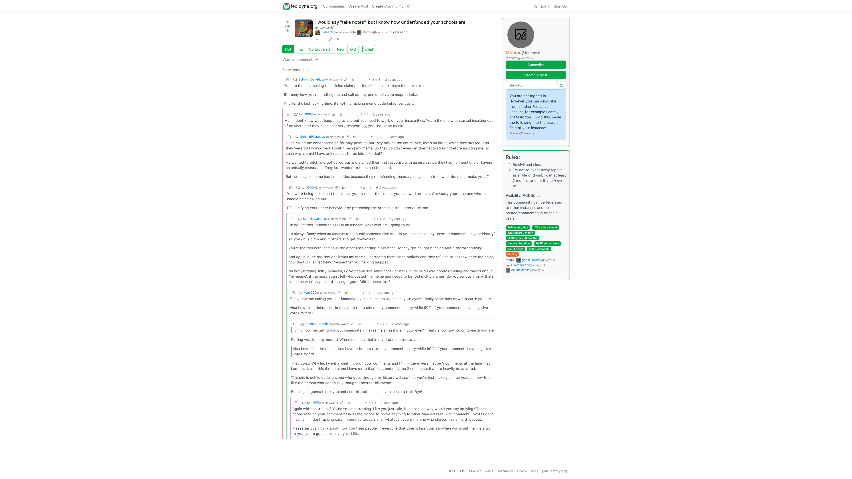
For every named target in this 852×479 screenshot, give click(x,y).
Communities (334, 6)
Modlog (512, 254)
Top (300, 49)
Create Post (358, 6)
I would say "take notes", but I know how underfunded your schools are (390, 22)
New (341, 49)
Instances (506, 471)
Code (533, 471)
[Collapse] (287, 79)
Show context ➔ (296, 69)
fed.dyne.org (304, 6)
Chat (369, 49)
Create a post (535, 75)
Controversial (320, 49)
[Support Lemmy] (408, 6)
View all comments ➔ (300, 59)
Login (545, 6)
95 (321, 39)
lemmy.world (324, 27)
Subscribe (536, 65)
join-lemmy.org (554, 471)
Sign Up (560, 6)
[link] (330, 39)
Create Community (388, 6)
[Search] (535, 6)
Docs (521, 471)
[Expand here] (304, 28)
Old (353, 49)
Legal (489, 471)
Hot (288, 49)
